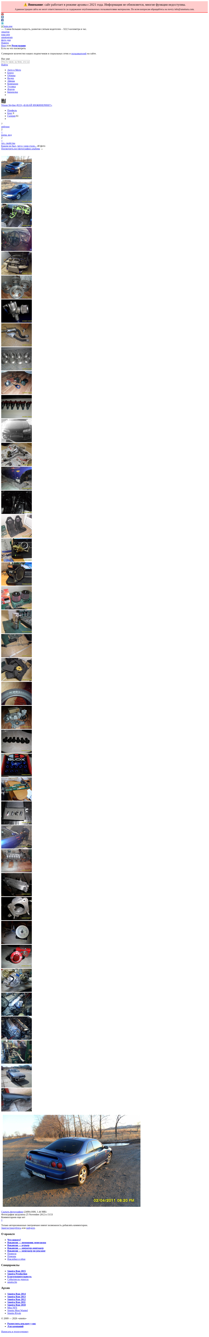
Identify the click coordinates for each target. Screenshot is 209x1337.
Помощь (11, 1256)
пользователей (78, 53)
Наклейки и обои (16, 1259)
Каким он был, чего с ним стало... (19, 146)
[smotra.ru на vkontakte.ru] (2, 17)
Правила (11, 1253)
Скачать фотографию (12, 1211)
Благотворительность (19, 1276)
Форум (11, 89)
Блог (9, 113)
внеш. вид (6, 135)
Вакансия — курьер (18, 1245)
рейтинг (5, 126)
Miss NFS (12, 1307)
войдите (30, 1228)
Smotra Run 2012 (16, 1299)
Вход (3, 45)
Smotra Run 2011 (16, 1302)
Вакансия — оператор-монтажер (25, 1248)
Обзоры (11, 75)
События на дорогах (18, 1279)
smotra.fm (12, 1282)
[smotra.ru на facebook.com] (2, 20)
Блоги (10, 72)
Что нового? (14, 1239)
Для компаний (15, 1326)
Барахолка (12, 92)
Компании (12, 83)
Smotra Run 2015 (16, 1271)
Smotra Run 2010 (16, 1305)
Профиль (12, 110)
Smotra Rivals (14, 1313)
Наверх (5, 43)
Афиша (11, 81)
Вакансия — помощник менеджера (26, 1242)
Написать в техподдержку (14, 1331)
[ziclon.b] (3, 102)
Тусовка (11, 86)
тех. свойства (8, 143)
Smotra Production (17, 1273)
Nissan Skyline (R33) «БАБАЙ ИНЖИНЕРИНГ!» (26, 105)
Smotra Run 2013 (16, 1296)
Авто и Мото (14, 70)
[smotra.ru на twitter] (2, 23)
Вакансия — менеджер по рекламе (26, 1251)
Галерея (11, 116)
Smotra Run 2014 (16, 1294)
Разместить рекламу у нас (21, 1323)
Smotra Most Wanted (17, 1310)
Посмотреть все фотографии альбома (20, 148)
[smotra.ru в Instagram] (6, 26)
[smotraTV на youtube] (2, 14)
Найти (4, 64)
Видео (10, 78)
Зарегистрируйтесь (11, 1228)
